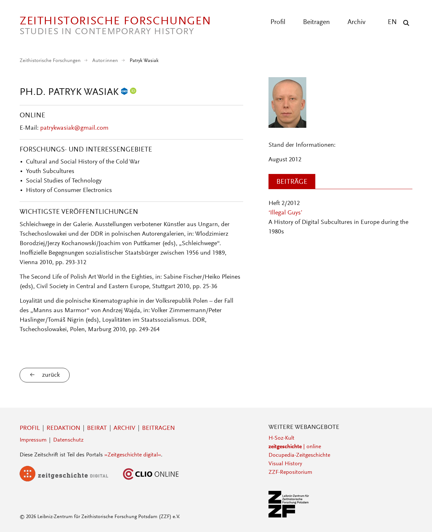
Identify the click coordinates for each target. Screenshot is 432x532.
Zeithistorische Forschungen (50, 60)
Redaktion (63, 428)
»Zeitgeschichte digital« (132, 455)
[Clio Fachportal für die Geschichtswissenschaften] (150, 480)
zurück (51, 375)
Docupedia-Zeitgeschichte (299, 455)
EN (392, 22)
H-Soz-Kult (281, 438)
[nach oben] (416, 516)
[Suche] (404, 22)
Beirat (97, 428)
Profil (277, 22)
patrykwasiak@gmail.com (74, 128)
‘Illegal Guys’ (285, 213)
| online (294, 447)
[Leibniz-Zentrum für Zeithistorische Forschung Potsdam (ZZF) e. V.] (289, 516)
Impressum (33, 440)
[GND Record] (124, 93)
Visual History (285, 464)
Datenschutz (68, 440)
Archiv (357, 22)
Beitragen (316, 22)
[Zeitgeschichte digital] (69, 480)
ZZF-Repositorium (290, 472)
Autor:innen (105, 60)
